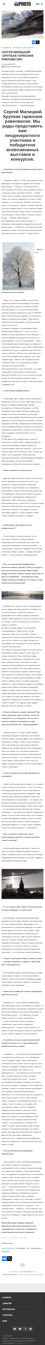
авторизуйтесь (26, 1272)
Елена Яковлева (8, 1248)
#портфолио (6, 48)
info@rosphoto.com (22, 1343)
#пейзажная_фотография (23, 48)
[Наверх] (42, 1337)
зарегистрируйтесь (10, 1274)
